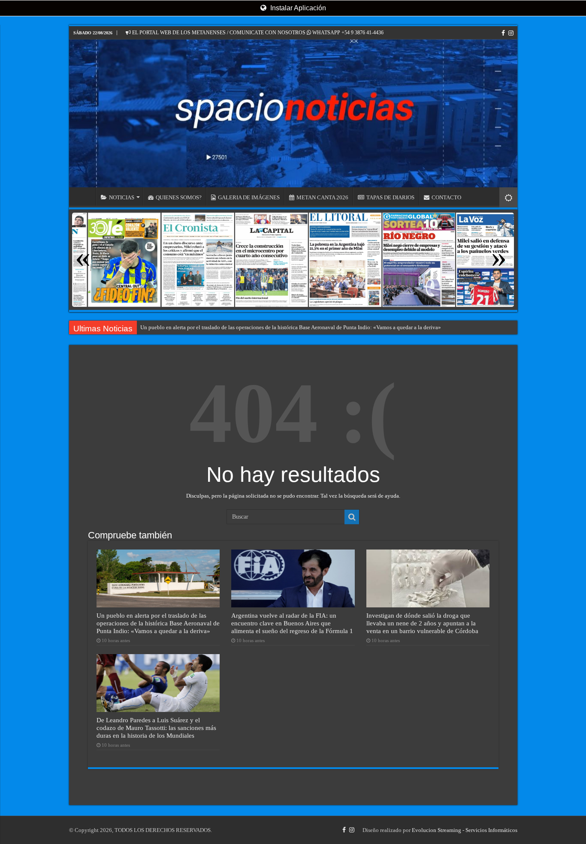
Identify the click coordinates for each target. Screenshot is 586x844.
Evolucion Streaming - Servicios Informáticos (464, 830)
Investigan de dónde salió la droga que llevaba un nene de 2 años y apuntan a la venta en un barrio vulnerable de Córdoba (422, 623)
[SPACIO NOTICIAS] (293, 113)
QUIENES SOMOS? (179, 197)
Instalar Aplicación (297, 8)
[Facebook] (503, 33)
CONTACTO (446, 197)
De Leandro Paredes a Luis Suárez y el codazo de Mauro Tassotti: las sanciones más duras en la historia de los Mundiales (156, 727)
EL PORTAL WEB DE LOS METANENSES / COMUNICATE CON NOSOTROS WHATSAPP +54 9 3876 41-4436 (257, 33)
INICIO (84, 196)
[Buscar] (351, 517)
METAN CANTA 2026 (322, 197)
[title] (508, 197)
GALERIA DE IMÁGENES (249, 197)
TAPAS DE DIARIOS (390, 197)
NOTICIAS (121, 197)
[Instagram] (510, 33)
